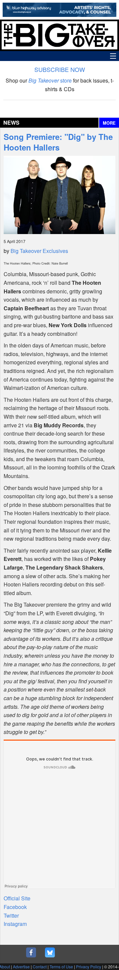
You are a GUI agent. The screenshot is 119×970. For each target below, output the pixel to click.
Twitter (11, 915)
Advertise (21, 966)
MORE (109, 123)
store (50, 80)
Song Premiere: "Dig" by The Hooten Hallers (58, 142)
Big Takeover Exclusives (39, 251)
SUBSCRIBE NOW (59, 69)
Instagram (15, 924)
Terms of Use (61, 966)
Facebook (15, 907)
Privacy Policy (88, 966)
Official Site (17, 898)
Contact (40, 966)
